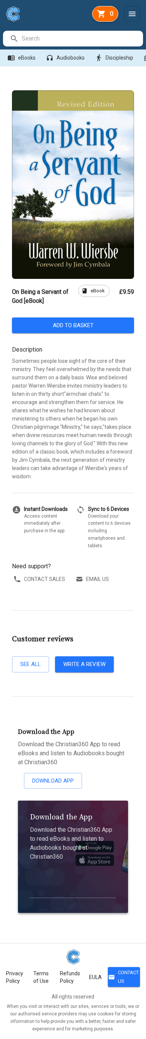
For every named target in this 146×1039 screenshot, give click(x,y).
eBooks (21, 57)
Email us (97, 579)
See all (30, 664)
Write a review (84, 664)
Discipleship (114, 57)
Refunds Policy (70, 977)
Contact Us (123, 977)
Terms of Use (41, 977)
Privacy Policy (14, 977)
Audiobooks (65, 57)
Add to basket (73, 325)
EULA (95, 977)
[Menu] (132, 14)
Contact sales (44, 579)
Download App (53, 780)
